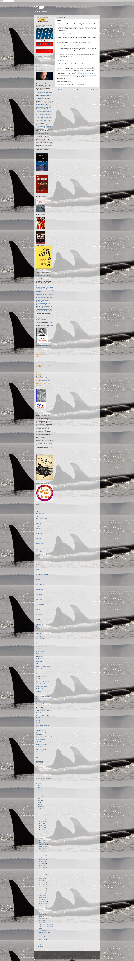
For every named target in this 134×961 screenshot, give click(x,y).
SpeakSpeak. (62, 61)
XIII (48, 379)
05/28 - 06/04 (42, 880)
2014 (39, 796)
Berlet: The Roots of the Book (43, 293)
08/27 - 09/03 (42, 853)
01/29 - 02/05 (42, 916)
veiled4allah (39, 628)
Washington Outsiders (41, 658)
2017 (39, 790)
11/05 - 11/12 (42, 832)
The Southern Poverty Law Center (44, 710)
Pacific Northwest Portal (41, 669)
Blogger (75, 957)
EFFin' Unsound (40, 638)
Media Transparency (41, 723)
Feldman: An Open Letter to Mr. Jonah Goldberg (43, 301)
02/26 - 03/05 (42, 908)
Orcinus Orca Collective (41, 684)
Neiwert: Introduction (41, 286)
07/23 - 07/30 (42, 863)
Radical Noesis (39, 614)
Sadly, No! (38, 538)
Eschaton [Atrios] (40, 521)
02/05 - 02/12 (42, 914)
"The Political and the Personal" (44, 359)
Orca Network (39, 679)
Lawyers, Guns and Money (42, 574)
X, (51, 310)
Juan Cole (38, 549)
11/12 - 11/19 (42, 829)
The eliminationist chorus (45, 936)
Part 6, (44, 347)
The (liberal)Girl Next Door (42, 641)
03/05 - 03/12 (42, 906)
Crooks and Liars (40, 513)
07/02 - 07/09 (42, 870)
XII (46, 379)
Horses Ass (39, 577)
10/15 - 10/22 (42, 838)
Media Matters (39, 718)
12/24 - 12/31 (42, 817)
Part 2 (47, 345)
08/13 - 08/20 (42, 857)
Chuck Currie (39, 653)
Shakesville (39, 541)
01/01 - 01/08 (42, 939)
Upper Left (38, 633)
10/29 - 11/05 (42, 834)
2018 (39, 787)
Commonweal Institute (41, 744)
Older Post (94, 89)
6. (49, 315)
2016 (39, 792)
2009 (39, 806)
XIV (50, 379)
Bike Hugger (39, 664)
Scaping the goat (42, 934)
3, (44, 315)
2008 (39, 809)
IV (39, 310)
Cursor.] (41, 385)
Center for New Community (42, 715)
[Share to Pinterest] (83, 84)
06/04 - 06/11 (42, 878)
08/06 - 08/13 (42, 859)
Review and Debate (42, 274)
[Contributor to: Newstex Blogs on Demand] (40, 773)
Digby (37, 516)
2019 (39, 785)
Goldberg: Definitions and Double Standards (44, 298)
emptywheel (39, 531)
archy (37, 569)
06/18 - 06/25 (42, 874)
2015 (39, 794)
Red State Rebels (40, 602)
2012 (39, 800)
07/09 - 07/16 (42, 867)
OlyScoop (38, 636)
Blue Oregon (39, 607)
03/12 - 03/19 (42, 903)
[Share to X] (80, 84)
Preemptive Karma (40, 584)
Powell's (38, 67)
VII (44, 310)
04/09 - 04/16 (42, 895)
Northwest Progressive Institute (43, 666)
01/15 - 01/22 (42, 920)
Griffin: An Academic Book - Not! (44, 288)
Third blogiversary (43, 930)
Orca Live (38, 691)
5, (46, 315)
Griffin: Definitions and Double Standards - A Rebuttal (43, 304)
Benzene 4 (38, 619)
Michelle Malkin (77, 27)
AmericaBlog (39, 558)
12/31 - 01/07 (42, 815)
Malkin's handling (88, 67)
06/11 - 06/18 (42, 876)
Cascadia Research (40, 701)
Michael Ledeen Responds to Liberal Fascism (44, 295)
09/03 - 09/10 (42, 851)
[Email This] (77, 84)
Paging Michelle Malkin (44, 932)
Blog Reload (39, 599)
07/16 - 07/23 (42, 865)
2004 (39, 944)
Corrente (38, 622)
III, (51, 447)
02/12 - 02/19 (42, 912)
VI (42, 310)
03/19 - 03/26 (42, 901)
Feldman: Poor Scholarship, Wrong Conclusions (44, 290)
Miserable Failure (40, 752)
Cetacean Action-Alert (41, 676)
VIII (46, 310)
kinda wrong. (86, 42)
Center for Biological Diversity (43, 696)
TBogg (37, 526)
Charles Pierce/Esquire (41, 518)
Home (77, 89)
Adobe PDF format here (47, 325)
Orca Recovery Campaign (42, 686)
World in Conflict (40, 643)
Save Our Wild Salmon (41, 704)
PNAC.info (38, 728)
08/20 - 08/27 (42, 855)
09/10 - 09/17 (42, 848)
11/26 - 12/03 (42, 825)
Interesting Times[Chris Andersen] (40, 625)
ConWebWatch (39, 747)
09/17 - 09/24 (42, 846)
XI (44, 379)
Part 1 (44, 345)
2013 (39, 798)
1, (39, 319)
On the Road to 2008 (41, 587)
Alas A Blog (39, 551)
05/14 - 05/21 (42, 884)
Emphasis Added (40, 572)
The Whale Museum (41, 689)
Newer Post (60, 89)
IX (48, 310)
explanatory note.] (46, 380)
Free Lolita (38, 699)
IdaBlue (38, 609)
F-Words (38, 612)
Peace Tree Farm (40, 582)
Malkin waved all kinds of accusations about (76, 74)
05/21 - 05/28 (42, 882)
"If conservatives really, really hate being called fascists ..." (43, 276)
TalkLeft (38, 536)
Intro (37, 315)
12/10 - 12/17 (42, 821)
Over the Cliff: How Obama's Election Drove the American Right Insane (44, 135)
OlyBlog (38, 579)
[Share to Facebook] (81, 84)
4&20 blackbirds (40, 648)
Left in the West (40, 651)
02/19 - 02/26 (42, 910)
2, (43, 315)
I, (52, 309)
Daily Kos (38, 523)
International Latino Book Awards (43, 103)
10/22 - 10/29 (42, 836)
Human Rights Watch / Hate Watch (44, 737)
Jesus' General (39, 567)
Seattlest (38, 617)
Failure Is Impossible (41, 749)
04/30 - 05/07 (42, 889)
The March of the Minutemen (46, 924)
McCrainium (39, 594)
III (38, 310)
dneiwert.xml (39, 780)
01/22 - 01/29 (42, 918)
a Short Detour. (45, 449)
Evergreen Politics (40, 631)
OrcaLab (38, 694)
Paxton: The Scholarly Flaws (42, 287)
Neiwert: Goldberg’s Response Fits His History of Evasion (44, 307)
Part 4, (37, 347)
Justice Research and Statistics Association (43, 733)
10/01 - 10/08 (42, 842)
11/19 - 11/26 (42, 827)
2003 (39, 946)
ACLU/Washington (40, 742)
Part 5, (41, 347)
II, (36, 310)
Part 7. (49, 347)
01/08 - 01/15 (42, 922)
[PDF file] (38, 376)
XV (39, 380)
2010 (39, 804)
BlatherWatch (39, 589)
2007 (39, 811)
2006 (39, 813)
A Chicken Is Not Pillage (42, 646)
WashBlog (38, 592)
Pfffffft (40, 928)
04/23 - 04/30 (42, 891)
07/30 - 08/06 (42, 861)
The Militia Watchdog (41, 730)
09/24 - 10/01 (42, 844)
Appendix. (40, 312)
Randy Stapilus (39, 661)
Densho (38, 720)
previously (73, 67)
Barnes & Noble (40, 64)
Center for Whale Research (42, 681)
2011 (39, 802)
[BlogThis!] (78, 84)
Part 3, (51, 345)
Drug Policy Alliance (41, 739)
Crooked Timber (40, 543)
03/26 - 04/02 (42, 899)
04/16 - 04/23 (42, 893)
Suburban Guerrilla (40, 546)
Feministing (39, 533)
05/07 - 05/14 (42, 887)
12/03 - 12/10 (42, 823)
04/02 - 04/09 (43, 897)
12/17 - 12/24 (42, 819)
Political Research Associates (42, 713)
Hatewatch (47, 145)
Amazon (38, 61)
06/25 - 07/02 (42, 872)
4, (45, 315)
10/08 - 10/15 (42, 840)
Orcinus (39, 8)
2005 (39, 942)
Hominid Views (39, 597)
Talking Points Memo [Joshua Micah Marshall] (44, 554)
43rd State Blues (40, 604)
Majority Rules (39, 656)
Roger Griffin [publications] (42, 725)
